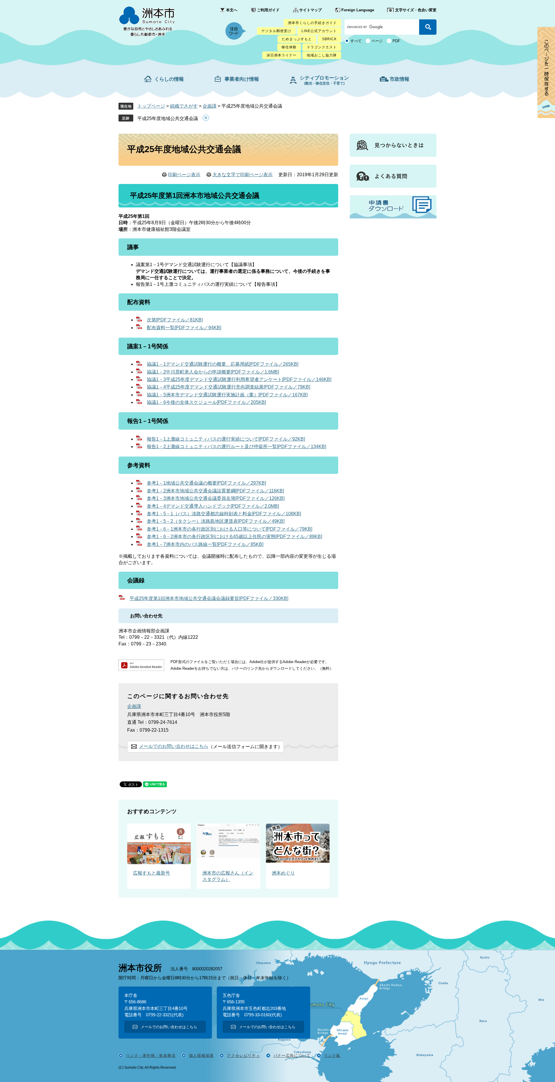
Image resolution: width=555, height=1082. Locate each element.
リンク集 (332, 1055)
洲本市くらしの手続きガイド (312, 23)
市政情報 (399, 79)
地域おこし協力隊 (322, 55)
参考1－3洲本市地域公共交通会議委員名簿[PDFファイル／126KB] (215, 498)
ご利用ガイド (268, 10)
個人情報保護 (201, 1055)
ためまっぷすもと (297, 39)
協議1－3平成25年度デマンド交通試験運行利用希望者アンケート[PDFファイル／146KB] (239, 379)
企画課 (210, 106)
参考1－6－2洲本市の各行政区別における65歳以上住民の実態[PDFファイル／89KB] (234, 536)
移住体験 (289, 47)
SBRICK (329, 39)
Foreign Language (357, 10)
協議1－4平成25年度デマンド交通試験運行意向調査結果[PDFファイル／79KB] (228, 386)
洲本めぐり (283, 873)
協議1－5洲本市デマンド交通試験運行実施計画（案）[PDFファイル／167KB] (227, 394)
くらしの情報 (169, 79)
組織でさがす (184, 106)
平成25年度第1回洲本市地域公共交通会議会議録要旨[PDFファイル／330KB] (209, 598)
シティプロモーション (324, 80)
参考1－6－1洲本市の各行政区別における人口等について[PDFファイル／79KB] (229, 529)
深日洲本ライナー (282, 55)
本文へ (231, 10)
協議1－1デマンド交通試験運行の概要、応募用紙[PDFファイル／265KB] (222, 364)
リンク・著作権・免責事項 (151, 1055)
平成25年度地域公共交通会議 (167, 118)
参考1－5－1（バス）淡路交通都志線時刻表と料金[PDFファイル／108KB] (224, 513)
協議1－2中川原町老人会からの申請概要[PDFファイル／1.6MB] (213, 371)
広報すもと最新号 (151, 873)
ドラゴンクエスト (322, 47)
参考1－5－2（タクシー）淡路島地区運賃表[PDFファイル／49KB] (215, 521)
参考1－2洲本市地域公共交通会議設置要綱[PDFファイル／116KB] (215, 490)
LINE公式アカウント (319, 31)
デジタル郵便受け (276, 31)
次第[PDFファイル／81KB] (175, 319)
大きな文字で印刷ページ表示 (242, 174)
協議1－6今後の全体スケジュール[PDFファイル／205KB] (206, 402)
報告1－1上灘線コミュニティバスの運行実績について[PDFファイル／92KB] (226, 439)
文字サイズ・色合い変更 (415, 10)
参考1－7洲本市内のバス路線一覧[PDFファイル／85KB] (205, 544)
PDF (396, 41)
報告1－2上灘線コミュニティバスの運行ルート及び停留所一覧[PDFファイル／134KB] (236, 446)
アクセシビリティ (243, 1055)
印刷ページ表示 (184, 174)
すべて (356, 41)
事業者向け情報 (242, 79)
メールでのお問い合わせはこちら (173, 746)
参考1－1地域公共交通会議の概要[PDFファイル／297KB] (206, 483)
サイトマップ (310, 10)
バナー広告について (292, 1055)
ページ (377, 41)
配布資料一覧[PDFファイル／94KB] (184, 327)
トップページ (151, 106)
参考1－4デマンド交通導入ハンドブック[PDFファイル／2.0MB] (213, 506)
